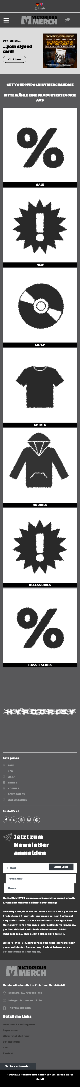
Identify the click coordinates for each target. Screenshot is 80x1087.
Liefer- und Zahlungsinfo (19, 1024)
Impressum (10, 1030)
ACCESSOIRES (40, 585)
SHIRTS (40, 424)
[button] (3, 50)
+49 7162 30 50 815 (19, 1008)
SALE (40, 184)
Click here (14, 59)
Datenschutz (11, 1041)
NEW (40, 264)
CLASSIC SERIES (40, 665)
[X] (13, 820)
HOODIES (40, 505)
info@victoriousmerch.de (25, 1000)
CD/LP (40, 344)
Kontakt (8, 1053)
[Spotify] (36, 820)
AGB (61, 933)
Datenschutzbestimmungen (21, 951)
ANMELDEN (61, 867)
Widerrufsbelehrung (16, 1036)
